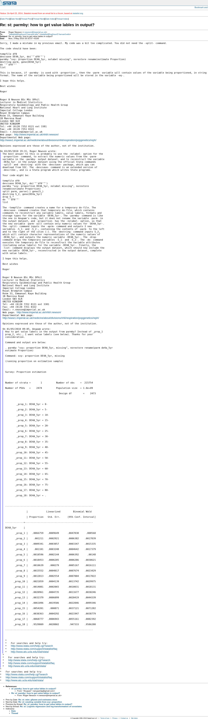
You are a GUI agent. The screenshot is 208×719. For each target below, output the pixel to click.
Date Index (50, 19)
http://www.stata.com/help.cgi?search (32, 646)
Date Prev (5, 19)
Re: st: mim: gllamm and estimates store (37, 700)
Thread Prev (26, 19)
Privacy (115, 718)
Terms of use (104, 718)
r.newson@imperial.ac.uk (34, 32)
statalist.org (78, 13)
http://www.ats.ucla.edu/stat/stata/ (30, 651)
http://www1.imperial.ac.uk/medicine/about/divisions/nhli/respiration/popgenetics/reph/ (48, 140)
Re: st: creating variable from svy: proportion (40, 702)
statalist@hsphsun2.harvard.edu (23, 34)
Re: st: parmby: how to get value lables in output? (35, 693)
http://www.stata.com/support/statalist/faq (34, 648)
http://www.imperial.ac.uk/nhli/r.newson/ (36, 134)
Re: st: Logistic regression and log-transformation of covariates (51, 706)
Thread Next (38, 19)
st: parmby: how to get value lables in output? (33, 688)
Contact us (124, 718)
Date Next (15, 19)
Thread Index (62, 19)
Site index (134, 718)
